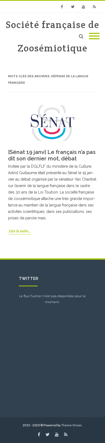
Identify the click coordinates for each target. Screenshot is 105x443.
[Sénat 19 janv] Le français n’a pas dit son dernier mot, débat (52, 155)
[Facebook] (62, 7)
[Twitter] (72, 7)
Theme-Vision (71, 425)
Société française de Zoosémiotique (52, 36)
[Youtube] (83, 7)
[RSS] (94, 7)
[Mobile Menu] (94, 36)
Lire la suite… (20, 230)
